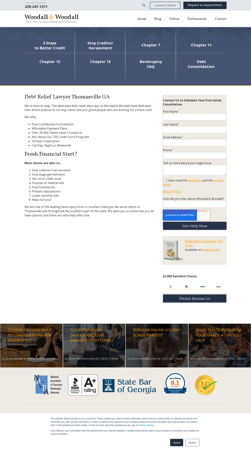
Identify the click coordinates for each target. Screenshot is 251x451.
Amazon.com (211, 250)
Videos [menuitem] (174, 19)
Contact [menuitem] (221, 19)
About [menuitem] (141, 19)
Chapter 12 (50, 61)
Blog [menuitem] (157, 19)
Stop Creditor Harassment (100, 45)
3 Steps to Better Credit (50, 45)
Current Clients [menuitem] (165, 5)
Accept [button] (176, 442)
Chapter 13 (100, 61)
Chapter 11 (201, 45)
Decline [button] (192, 442)
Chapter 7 (150, 45)
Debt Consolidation (201, 64)
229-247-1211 (36, 6)
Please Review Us (194, 298)
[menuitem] (144, 5)
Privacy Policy (146, 425)
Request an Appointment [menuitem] (205, 5)
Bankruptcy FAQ (151, 64)
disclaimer (195, 180)
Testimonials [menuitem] (197, 19)
